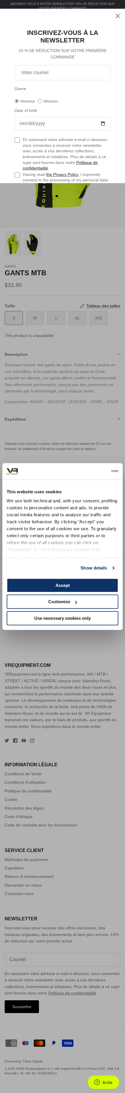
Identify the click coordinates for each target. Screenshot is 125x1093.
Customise (59, 601)
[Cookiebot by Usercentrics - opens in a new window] (92, 471)
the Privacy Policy (62, 174)
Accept (63, 585)
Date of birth (26, 110)
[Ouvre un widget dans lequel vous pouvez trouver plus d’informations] (103, 1083)
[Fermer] (117, 16)
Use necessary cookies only (62, 618)
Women (51, 101)
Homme (27, 101)
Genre (20, 88)
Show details (94, 567)
